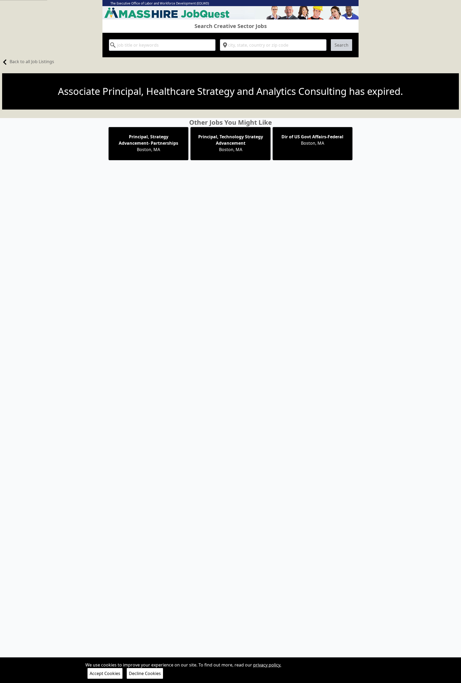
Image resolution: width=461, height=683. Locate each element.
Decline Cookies (145, 673)
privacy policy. (267, 665)
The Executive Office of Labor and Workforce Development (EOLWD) (159, 3)
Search (341, 45)
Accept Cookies (105, 673)
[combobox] (162, 45)
